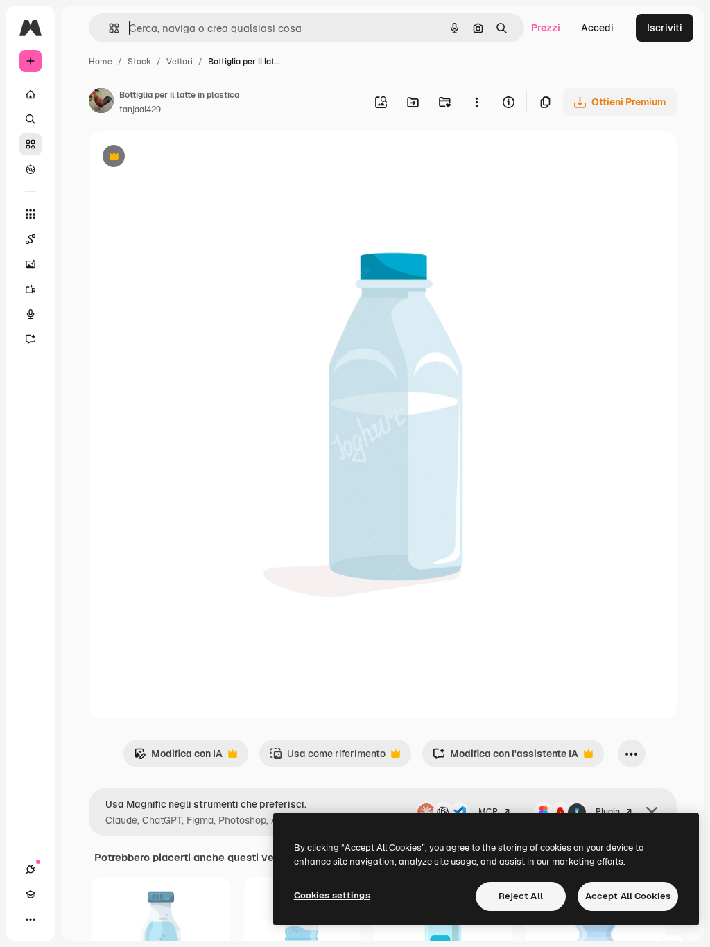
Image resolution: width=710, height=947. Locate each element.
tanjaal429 (140, 109)
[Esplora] (30, 169)
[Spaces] (30, 239)
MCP (488, 811)
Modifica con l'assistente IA (505, 757)
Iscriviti (664, 27)
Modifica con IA (178, 757)
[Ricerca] (30, 119)
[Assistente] (30, 339)
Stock (139, 61)
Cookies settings (332, 895)
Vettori (179, 61)
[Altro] (30, 919)
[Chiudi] (651, 812)
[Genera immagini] (30, 264)
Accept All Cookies (627, 896)
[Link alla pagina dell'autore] (101, 102)
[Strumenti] (30, 214)
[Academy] (30, 894)
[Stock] (30, 144)
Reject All (521, 896)
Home (100, 61)
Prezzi (545, 27)
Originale (180, 157)
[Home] (30, 94)
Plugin (608, 811)
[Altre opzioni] (476, 102)
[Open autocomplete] (108, 28)
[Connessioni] (30, 869)
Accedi (597, 27)
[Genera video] (30, 289)
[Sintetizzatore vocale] (30, 314)
